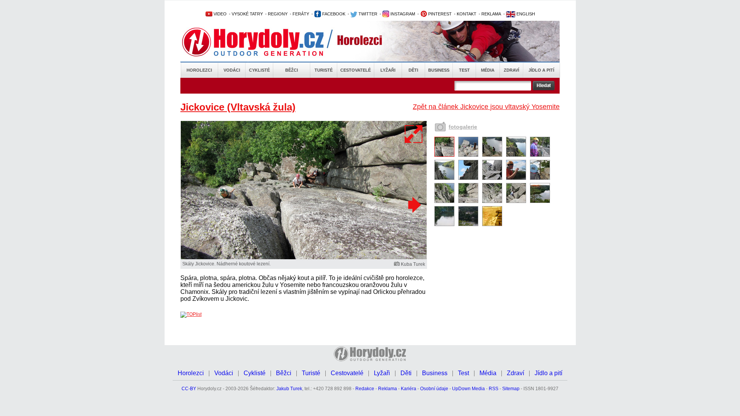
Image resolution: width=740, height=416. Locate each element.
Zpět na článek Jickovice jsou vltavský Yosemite (486, 107)
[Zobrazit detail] (444, 155)
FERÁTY (301, 14)
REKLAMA (491, 14)
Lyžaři (387, 70)
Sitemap (511, 388)
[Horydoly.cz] (262, 42)
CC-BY (189, 388)
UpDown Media (468, 388)
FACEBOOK (333, 14)
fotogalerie (463, 127)
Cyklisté (259, 70)
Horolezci (199, 70)
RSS (493, 388)
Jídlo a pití (541, 70)
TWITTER (367, 14)
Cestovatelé (355, 70)
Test (464, 70)
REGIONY (278, 14)
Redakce (364, 388)
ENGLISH (525, 14)
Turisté (323, 70)
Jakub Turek (289, 388)
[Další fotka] (413, 204)
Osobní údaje (434, 388)
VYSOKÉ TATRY (247, 14)
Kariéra (408, 388)
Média (487, 70)
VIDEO (219, 14)
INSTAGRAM (402, 14)
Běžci (291, 70)
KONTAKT (466, 14)
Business (438, 70)
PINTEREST (439, 14)
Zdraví (511, 70)
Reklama (387, 388)
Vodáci (232, 70)
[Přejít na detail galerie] (304, 257)
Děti (413, 70)
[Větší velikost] (414, 134)
